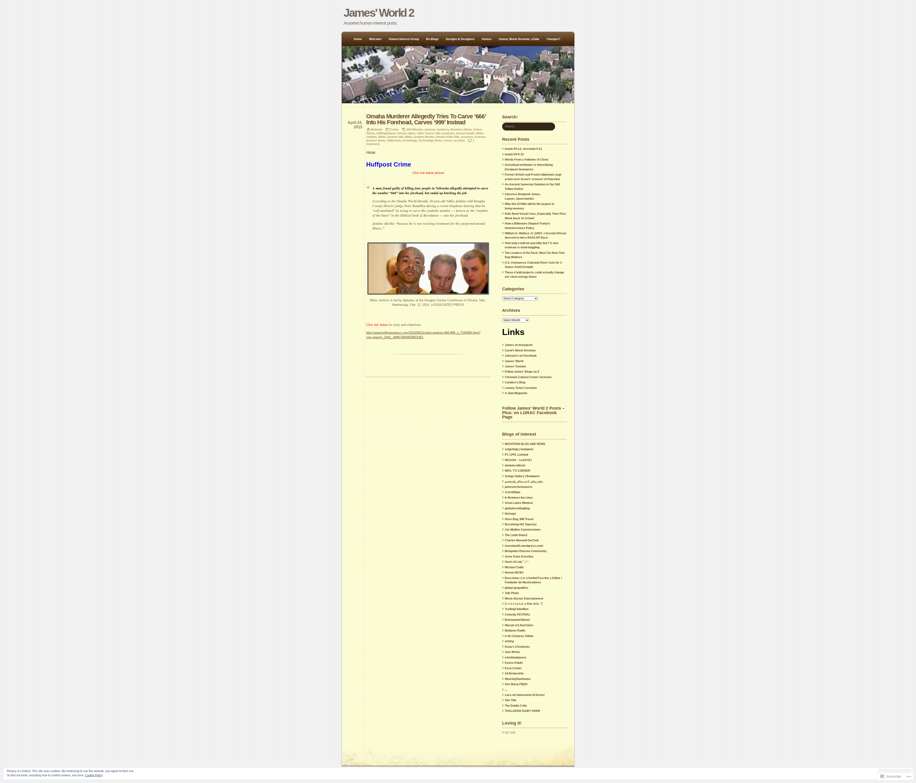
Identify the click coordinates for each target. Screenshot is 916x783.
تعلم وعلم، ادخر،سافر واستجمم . (524, 481)
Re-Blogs (432, 39)
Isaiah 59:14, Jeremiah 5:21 (523, 149)
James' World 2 (379, 12)
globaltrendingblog (517, 508)
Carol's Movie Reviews (520, 350)
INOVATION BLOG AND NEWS (525, 444)
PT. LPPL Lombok (516, 454)
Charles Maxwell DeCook (522, 540)
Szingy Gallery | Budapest (522, 476)
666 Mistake (415, 129)
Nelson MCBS (514, 572)
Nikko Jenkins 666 (390, 136)
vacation (459, 140)
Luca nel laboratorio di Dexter (525, 695)
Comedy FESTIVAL (517, 614)
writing (509, 641)
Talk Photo (512, 593)
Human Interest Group (404, 39)
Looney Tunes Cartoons (521, 388)
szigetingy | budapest (519, 449)
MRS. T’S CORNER (517, 470)
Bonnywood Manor (517, 619)
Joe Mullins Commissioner (523, 529)
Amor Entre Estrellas (519, 556)
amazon (430, 129)
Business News (461, 129)
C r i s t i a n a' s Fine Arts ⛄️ (524, 604)
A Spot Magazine (516, 393)
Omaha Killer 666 (447, 136)
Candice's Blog (515, 382)
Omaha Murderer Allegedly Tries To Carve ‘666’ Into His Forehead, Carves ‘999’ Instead (426, 119)
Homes (487, 39)
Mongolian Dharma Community (526, 551)
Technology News (430, 140)
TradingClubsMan (516, 609)
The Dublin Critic (516, 705)
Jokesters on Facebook (521, 355)
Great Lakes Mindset (519, 503)
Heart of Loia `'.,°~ (517, 562)
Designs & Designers (460, 39)
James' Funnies (515, 366)
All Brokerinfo (514, 673)
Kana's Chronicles (517, 646)
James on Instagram (519, 345)
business (443, 129)
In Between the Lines (519, 497)
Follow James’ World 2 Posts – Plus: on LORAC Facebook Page (533, 412)
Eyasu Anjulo (514, 662)
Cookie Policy (94, 775)
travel (448, 140)
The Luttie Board (516, 535)
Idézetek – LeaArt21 (518, 460)
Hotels (370, 133)
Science (479, 136)
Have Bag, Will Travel (519, 519)
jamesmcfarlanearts (518, 487)
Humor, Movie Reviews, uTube (519, 39)
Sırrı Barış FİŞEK (516, 684)
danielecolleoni (515, 465)
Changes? (553, 39)
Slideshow (394, 140)
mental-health (465, 133)
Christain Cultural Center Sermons (528, 377)
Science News (375, 140)
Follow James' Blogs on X (522, 371)
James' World (514, 361)
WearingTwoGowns (518, 679)
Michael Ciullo (514, 567)
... (506, 689)
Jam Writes (512, 652)
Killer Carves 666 (429, 133)
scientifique (512, 492)
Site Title (510, 700)
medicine (448, 133)
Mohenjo (376, 129)
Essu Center (513, 668)
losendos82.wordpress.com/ (524, 546)
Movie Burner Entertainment (524, 598)
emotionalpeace (515, 657)
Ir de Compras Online (519, 636)
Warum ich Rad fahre (519, 625)
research (467, 136)
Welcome (375, 39)
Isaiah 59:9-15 (514, 154)
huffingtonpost (386, 133)
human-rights (406, 133)
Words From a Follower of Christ (526, 159)
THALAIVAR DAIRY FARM (522, 711)
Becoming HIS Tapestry (521, 524)
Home (358, 39)
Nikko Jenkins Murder (419, 136)
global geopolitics (516, 588)
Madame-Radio (515, 630)
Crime (394, 129)
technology (409, 140)
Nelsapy (510, 513)
